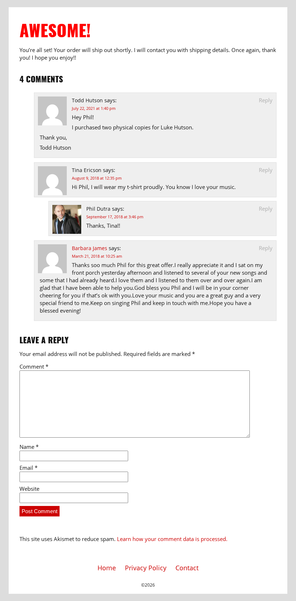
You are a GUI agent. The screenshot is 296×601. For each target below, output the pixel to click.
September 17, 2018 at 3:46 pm (114, 216)
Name (29, 446)
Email (28, 467)
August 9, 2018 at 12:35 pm (97, 178)
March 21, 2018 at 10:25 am (97, 256)
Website (29, 488)
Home (106, 567)
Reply (266, 100)
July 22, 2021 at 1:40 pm (94, 108)
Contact (187, 567)
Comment (33, 366)
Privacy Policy (145, 567)
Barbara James (89, 248)
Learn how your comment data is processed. (172, 538)
